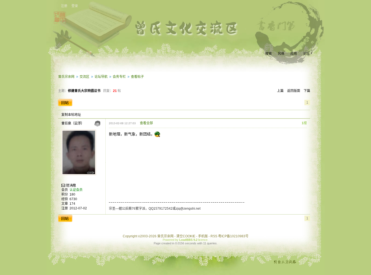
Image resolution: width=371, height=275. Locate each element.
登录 (74, 6)
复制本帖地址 (71, 115)
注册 (64, 6)
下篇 (307, 91)
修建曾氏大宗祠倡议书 (84, 91)
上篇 (280, 91)
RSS (213, 236)
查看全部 (146, 123)
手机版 (203, 236)
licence (202, 239)
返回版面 (293, 91)
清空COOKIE (185, 236)
